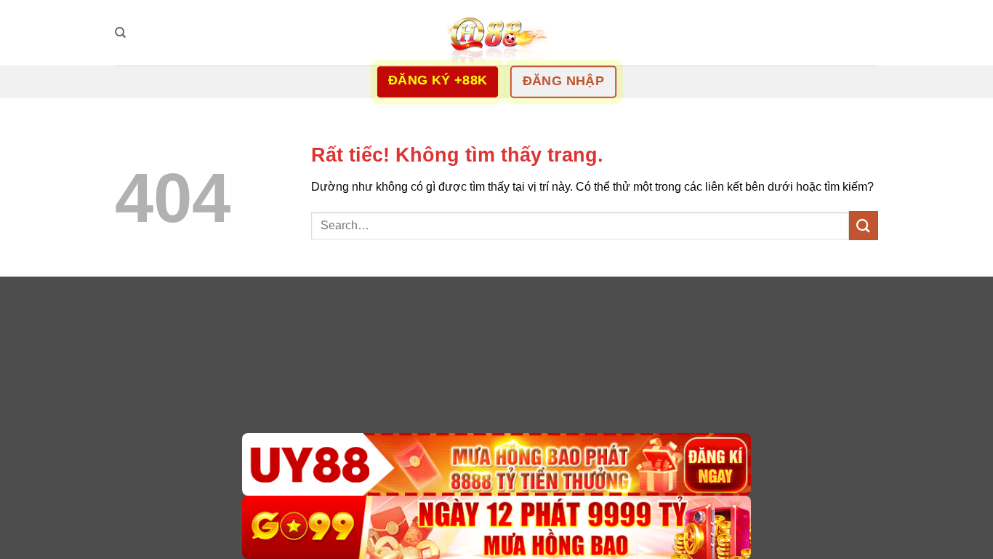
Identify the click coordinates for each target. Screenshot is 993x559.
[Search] (120, 33)
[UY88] (496, 464)
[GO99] (496, 527)
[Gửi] (863, 225)
